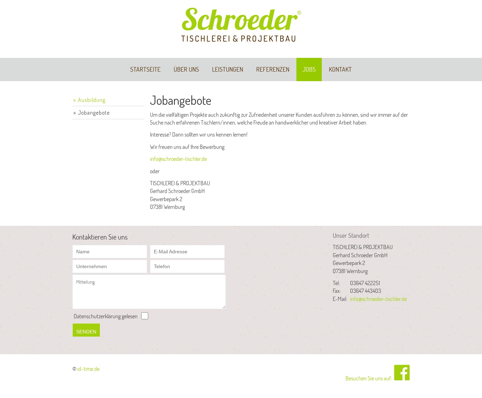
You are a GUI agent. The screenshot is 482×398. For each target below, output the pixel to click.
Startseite (145, 69)
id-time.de (88, 368)
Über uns (186, 69)
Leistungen (227, 69)
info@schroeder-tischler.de (178, 158)
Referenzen (272, 69)
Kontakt (340, 69)
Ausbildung (92, 99)
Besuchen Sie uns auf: (369, 378)
